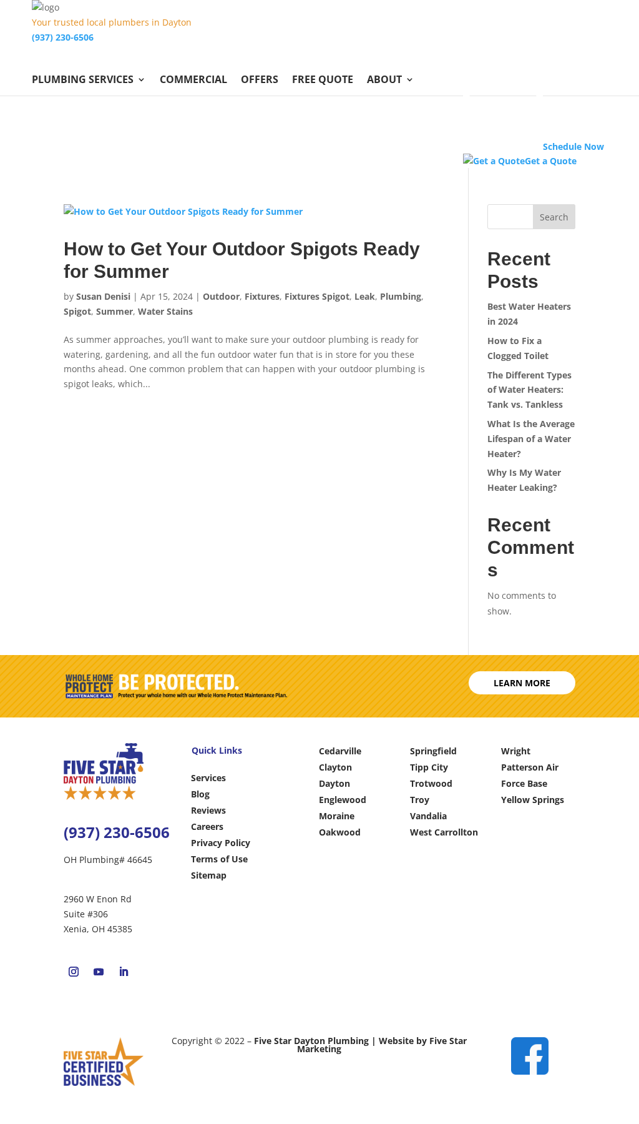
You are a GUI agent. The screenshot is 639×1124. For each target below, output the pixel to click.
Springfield (433, 751)
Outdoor (221, 296)
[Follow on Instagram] (74, 972)
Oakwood (340, 832)
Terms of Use (219, 859)
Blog (200, 794)
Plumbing (400, 296)
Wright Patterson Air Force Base (530, 767)
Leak (364, 296)
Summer (114, 311)
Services (208, 778)
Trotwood (431, 783)
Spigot (77, 311)
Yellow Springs (532, 800)
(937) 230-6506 (63, 37)
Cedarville (340, 751)
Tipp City (429, 767)
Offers (259, 80)
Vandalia (428, 816)
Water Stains (165, 311)
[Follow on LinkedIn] (124, 972)
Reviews (208, 810)
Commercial (193, 80)
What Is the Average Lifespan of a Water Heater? (531, 439)
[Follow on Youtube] (99, 972)
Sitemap (209, 875)
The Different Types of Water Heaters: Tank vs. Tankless (529, 390)
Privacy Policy (220, 843)
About (384, 80)
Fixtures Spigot (317, 296)
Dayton (334, 783)
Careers (207, 826)
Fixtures (262, 296)
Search (554, 217)
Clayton (335, 767)
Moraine (336, 816)
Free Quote (322, 80)
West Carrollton (444, 832)
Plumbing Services (83, 80)
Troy (419, 800)
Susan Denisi (103, 296)
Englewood (342, 800)
